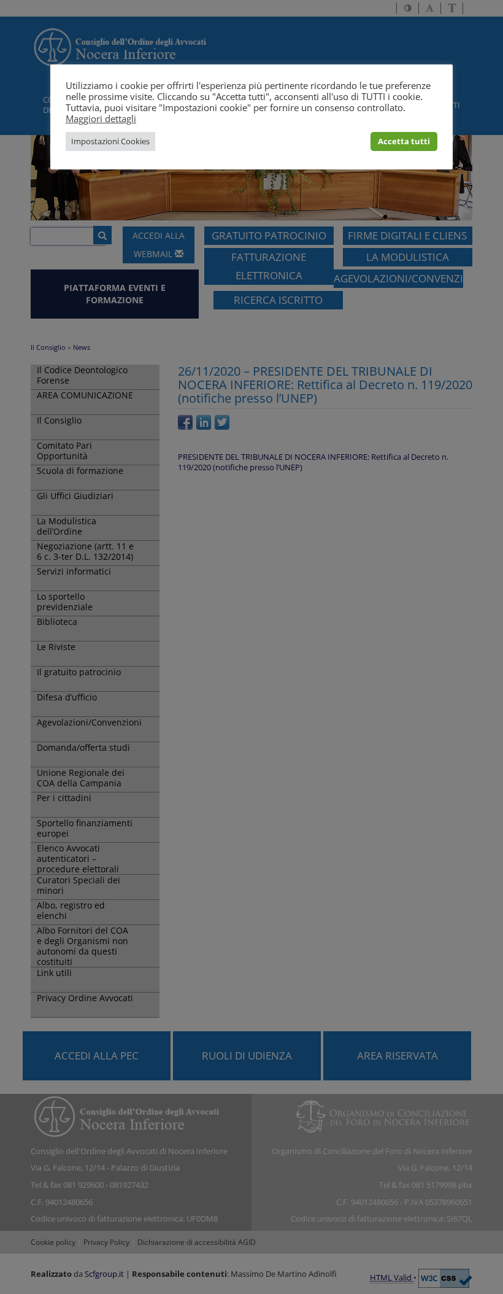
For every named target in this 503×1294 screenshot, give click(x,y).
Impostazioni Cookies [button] (110, 141)
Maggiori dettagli (101, 118)
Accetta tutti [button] (404, 141)
